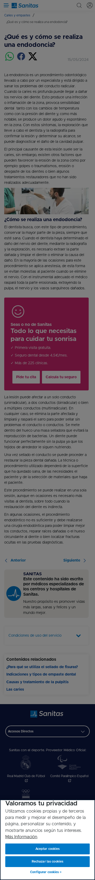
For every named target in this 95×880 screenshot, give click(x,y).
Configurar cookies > (45, 872)
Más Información (21, 837)
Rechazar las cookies (47, 861)
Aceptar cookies (47, 848)
